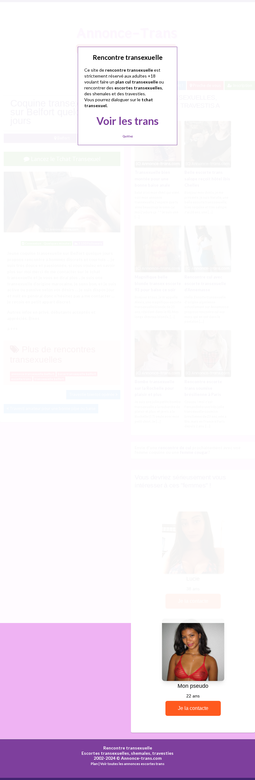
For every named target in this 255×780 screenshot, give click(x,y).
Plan (94, 764)
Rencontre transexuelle (127, 747)
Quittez (128, 136)
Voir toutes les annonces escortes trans (132, 764)
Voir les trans (127, 120)
